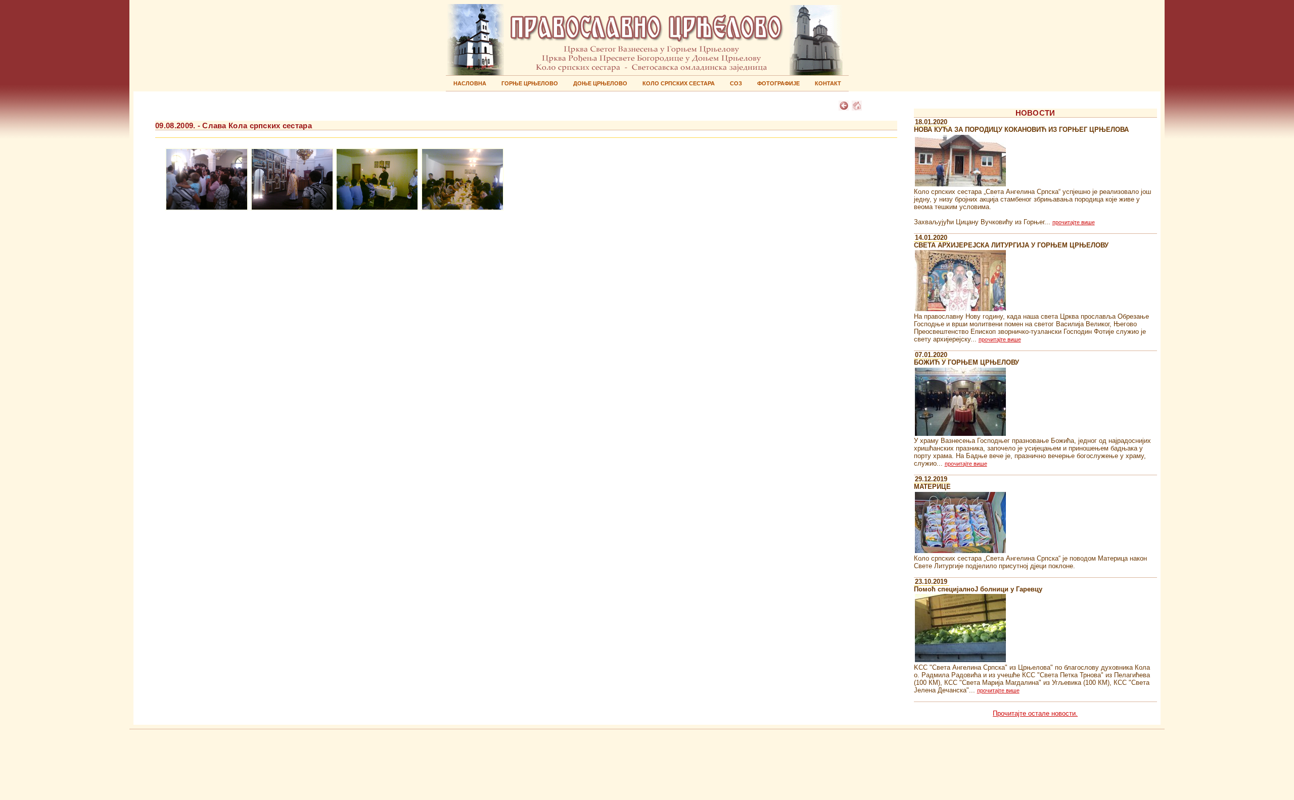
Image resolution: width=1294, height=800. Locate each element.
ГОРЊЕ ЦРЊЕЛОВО (529, 83)
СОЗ (736, 83)
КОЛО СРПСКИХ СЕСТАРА (678, 83)
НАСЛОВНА (469, 83)
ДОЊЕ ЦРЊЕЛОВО (600, 83)
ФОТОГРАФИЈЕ (778, 83)
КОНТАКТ (828, 83)
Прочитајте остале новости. (1035, 713)
